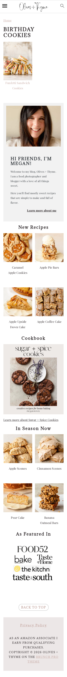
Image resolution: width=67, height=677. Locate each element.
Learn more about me (42, 210)
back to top (33, 607)
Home (7, 20)
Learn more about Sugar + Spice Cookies (31, 420)
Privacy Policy (33, 625)
